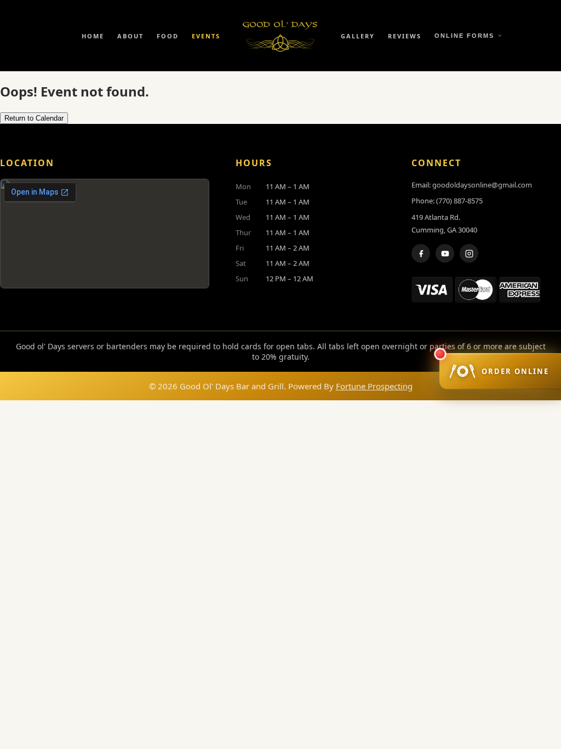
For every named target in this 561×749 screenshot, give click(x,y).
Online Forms (464, 35)
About (130, 36)
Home (93, 36)
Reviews (404, 36)
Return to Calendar (34, 118)
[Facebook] (420, 253)
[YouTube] (445, 253)
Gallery (358, 36)
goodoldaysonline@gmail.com (482, 185)
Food (168, 36)
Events (206, 36)
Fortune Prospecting (374, 386)
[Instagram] (469, 253)
